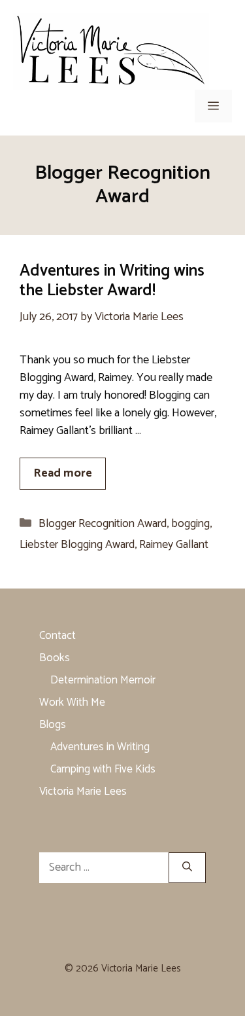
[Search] (187, 867)
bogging (190, 524)
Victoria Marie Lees (83, 791)
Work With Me (72, 702)
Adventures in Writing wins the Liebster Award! (112, 280)
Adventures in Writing (100, 747)
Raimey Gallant (173, 544)
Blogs (52, 725)
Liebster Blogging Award (77, 544)
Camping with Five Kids (102, 769)
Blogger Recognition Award (103, 524)
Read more (62, 473)
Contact (57, 635)
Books (54, 658)
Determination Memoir (102, 680)
